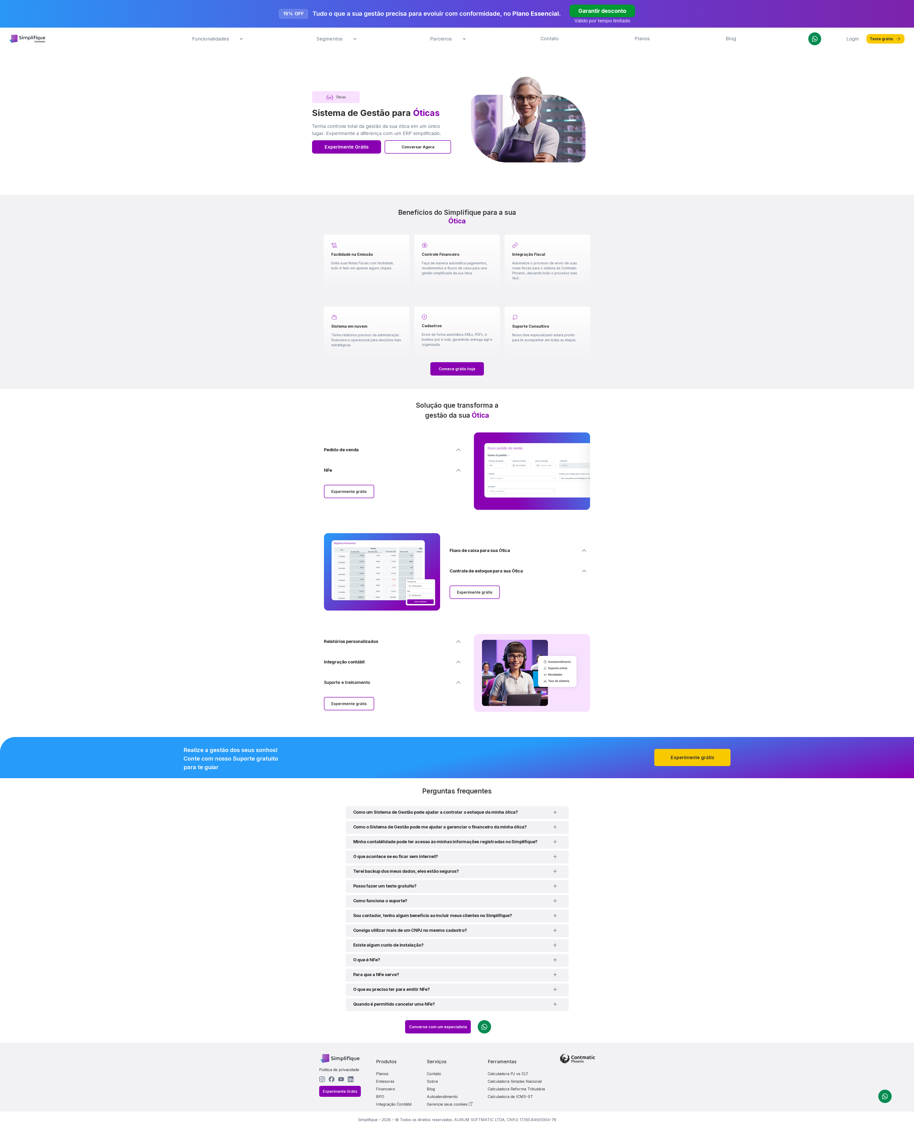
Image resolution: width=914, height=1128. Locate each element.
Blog (731, 38)
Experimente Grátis (347, 147)
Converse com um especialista (438, 1026)
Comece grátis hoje (457, 368)
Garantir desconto (602, 10)
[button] (217, 39)
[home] (27, 39)
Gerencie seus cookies (448, 1104)
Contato (550, 38)
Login (852, 39)
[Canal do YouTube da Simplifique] (341, 1079)
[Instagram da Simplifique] (322, 1079)
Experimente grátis (349, 491)
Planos (642, 38)
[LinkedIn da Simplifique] (350, 1079)
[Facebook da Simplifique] (331, 1079)
